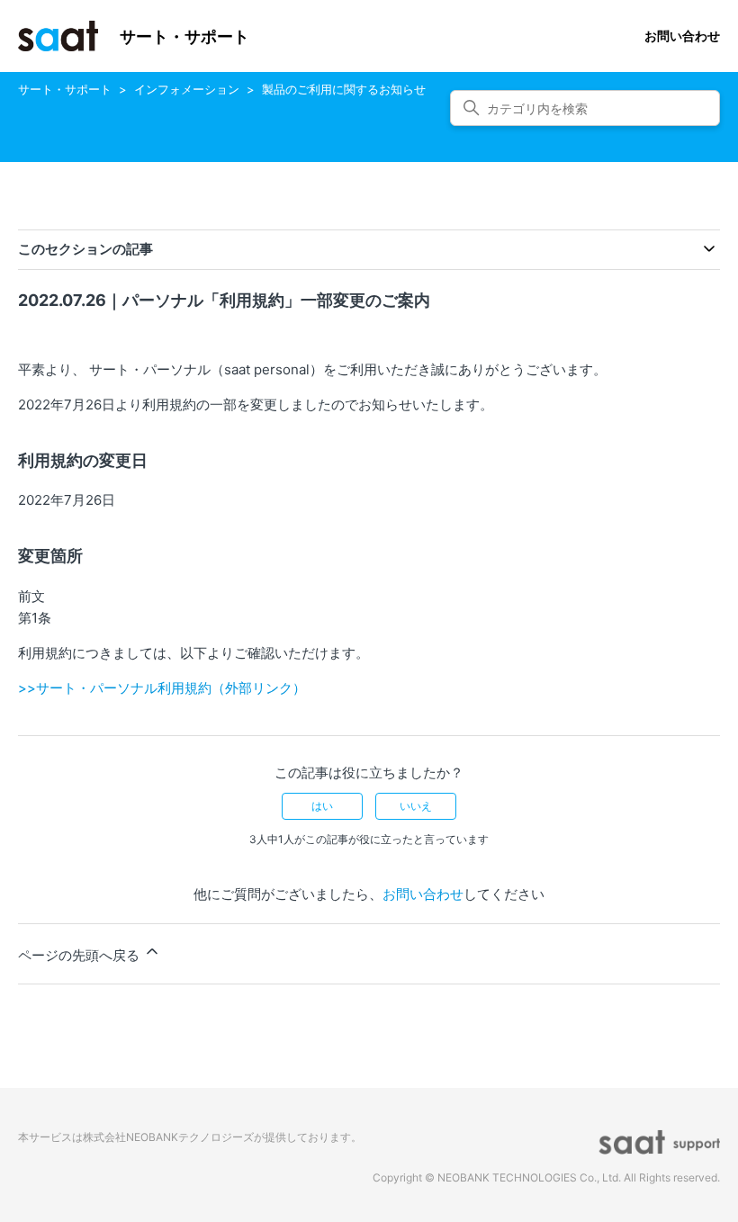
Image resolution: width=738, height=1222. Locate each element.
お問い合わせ (682, 35)
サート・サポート (65, 89)
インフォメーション (186, 89)
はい (322, 806)
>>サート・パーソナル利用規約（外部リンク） (162, 687)
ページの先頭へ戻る (80, 955)
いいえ (416, 806)
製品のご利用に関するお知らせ (344, 89)
